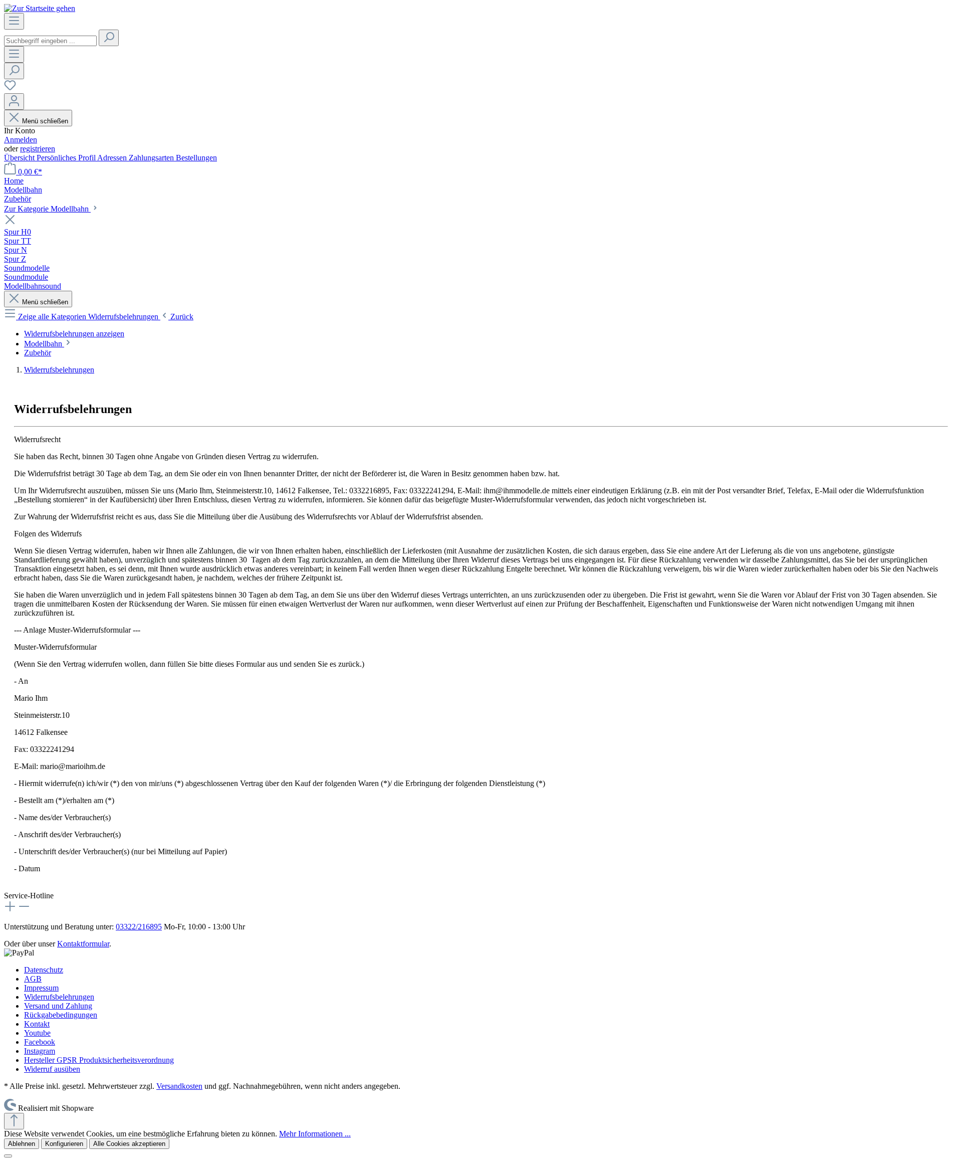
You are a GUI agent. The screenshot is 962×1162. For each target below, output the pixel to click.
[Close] (8, 1155)
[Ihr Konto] (14, 101)
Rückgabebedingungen (60, 1015)
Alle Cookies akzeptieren (129, 1143)
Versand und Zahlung (58, 1006)
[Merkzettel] (10, 88)
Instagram (39, 1051)
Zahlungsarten (152, 157)
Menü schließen (45, 121)
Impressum (41, 988)
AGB (33, 979)
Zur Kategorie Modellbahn (47, 209)
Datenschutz (43, 969)
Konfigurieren (64, 1143)
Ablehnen (21, 1143)
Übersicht (20, 157)
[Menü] (14, 21)
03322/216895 (139, 926)
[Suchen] (109, 38)
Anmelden (20, 139)
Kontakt (37, 1024)
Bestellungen (196, 157)
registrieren (37, 148)
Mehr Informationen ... (315, 1133)
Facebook (39, 1042)
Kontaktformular (83, 943)
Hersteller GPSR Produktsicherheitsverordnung (99, 1060)
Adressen (113, 157)
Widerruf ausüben (52, 1069)
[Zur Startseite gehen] (39, 8)
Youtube (37, 1033)
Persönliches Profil (67, 157)
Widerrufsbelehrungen (59, 997)
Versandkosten (179, 1086)
